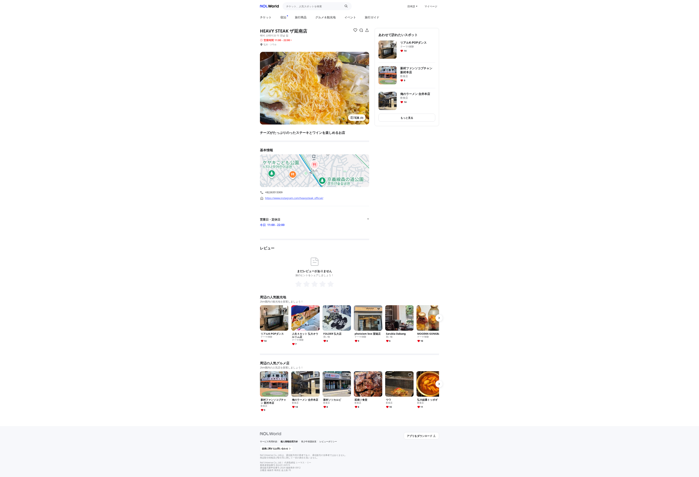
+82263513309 (274, 192)
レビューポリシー (328, 441)
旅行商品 (301, 17)
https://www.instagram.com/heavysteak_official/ (294, 198)
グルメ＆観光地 (325, 17)
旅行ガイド (372, 17)
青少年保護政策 (308, 441)
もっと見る (406, 117)
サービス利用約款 (268, 441)
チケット (266, 17)
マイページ (430, 6)
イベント (350, 17)
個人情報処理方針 (289, 441)
